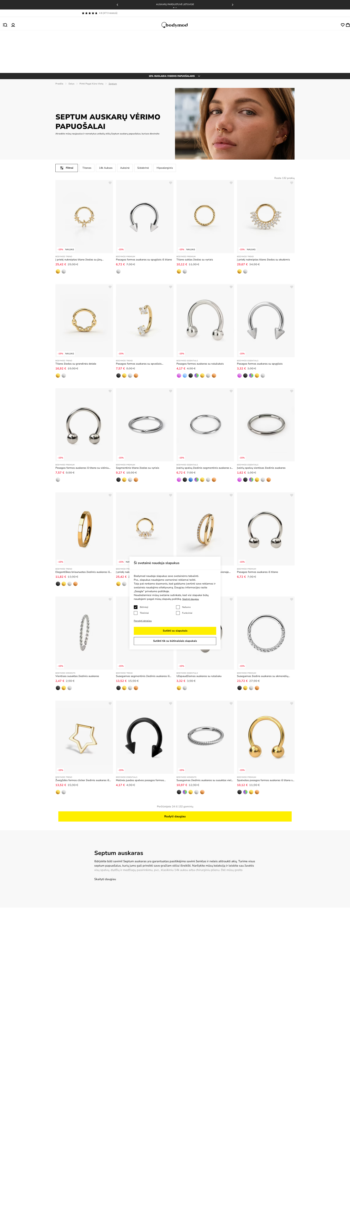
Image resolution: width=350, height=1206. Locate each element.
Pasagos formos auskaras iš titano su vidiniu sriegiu (82, 468)
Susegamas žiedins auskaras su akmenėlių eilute (262, 676)
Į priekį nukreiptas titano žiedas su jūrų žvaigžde (78, 260)
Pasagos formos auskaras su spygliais (260, 363)
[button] (173, 7)
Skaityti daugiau (105, 879)
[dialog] (175, 603)
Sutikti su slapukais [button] (175, 630)
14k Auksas (105, 168)
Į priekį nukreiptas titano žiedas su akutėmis (263, 259)
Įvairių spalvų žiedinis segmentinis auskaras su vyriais (204, 468)
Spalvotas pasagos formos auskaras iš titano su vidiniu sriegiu (265, 780)
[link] (58, 271)
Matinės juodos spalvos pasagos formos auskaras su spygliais (140, 780)
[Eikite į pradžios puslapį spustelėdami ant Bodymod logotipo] (178, 25)
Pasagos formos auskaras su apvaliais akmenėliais (139, 364)
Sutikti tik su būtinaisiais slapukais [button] (175, 641)
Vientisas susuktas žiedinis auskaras (77, 676)
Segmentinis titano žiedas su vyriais (137, 468)
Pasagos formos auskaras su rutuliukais (200, 363)
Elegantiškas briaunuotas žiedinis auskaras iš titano (82, 572)
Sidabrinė (143, 168)
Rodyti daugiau (175, 816)
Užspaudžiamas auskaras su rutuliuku (198, 676)
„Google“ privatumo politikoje (151, 591)
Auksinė (125, 168)
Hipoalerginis (165, 168)
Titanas (86, 168)
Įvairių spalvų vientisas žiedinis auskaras (261, 468)
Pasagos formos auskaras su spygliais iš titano (144, 259)
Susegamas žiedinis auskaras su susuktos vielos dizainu (205, 780)
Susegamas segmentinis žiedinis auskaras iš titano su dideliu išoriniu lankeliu (143, 676)
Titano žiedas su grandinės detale (75, 363)
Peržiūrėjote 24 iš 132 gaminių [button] (175, 806)
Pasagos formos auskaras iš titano (257, 572)
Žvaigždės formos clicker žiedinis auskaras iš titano (82, 780)
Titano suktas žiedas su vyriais (194, 259)
